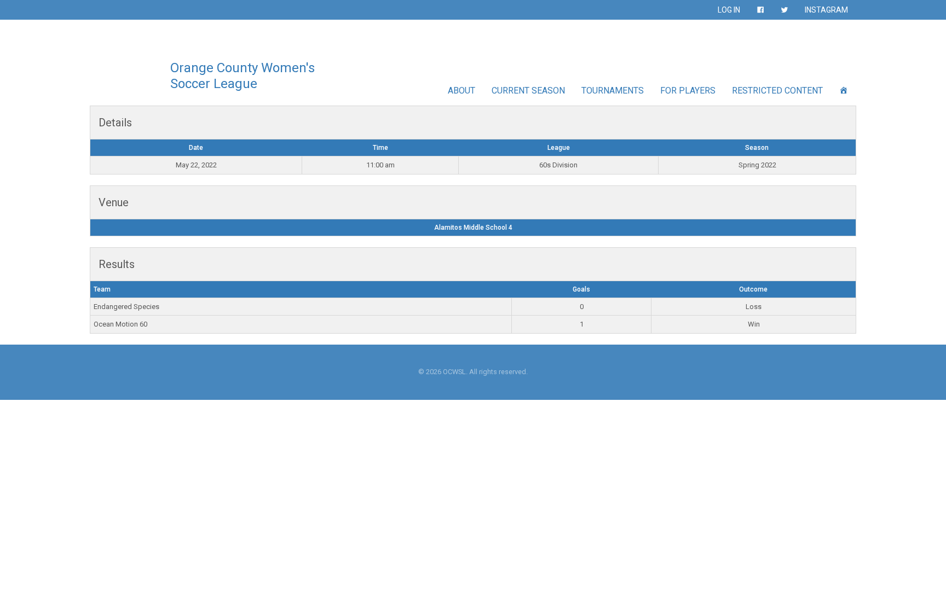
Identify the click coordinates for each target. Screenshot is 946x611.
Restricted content (777, 90)
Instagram (826, 9)
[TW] (784, 10)
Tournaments (612, 90)
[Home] (843, 90)
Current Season (528, 90)
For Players (688, 90)
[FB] (760, 10)
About (461, 90)
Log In (729, 9)
